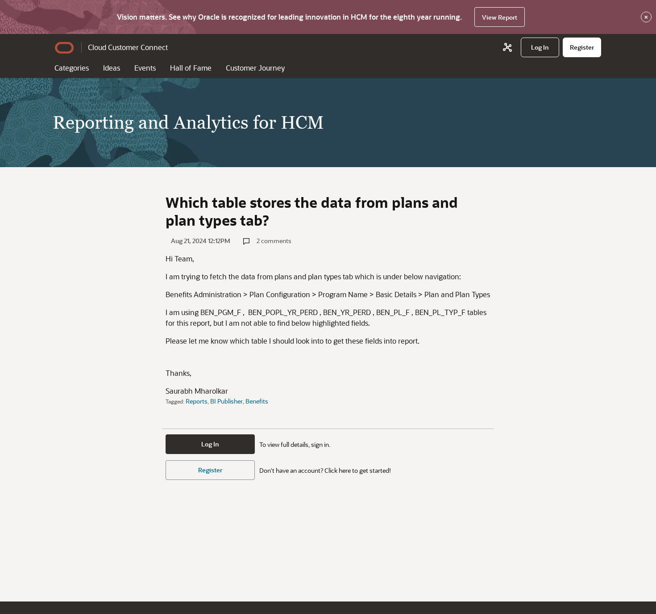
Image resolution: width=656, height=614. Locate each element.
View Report (499, 17)
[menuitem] (540, 47)
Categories (71, 67)
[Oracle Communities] (507, 47)
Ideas (111, 67)
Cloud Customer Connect (128, 47)
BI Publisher (226, 401)
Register (210, 470)
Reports (197, 401)
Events (145, 67)
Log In (210, 444)
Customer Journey (255, 67)
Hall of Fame (191, 67)
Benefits (256, 401)
